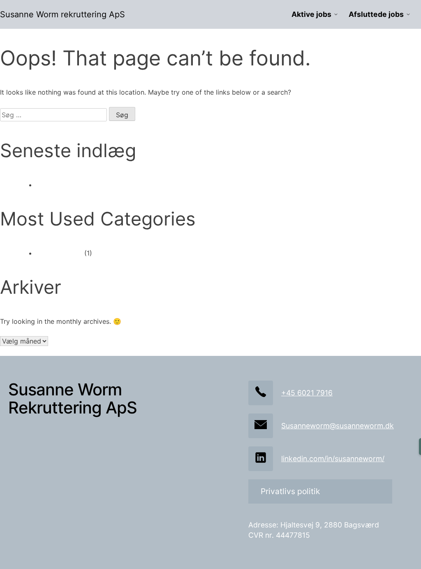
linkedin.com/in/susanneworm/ (332, 458)
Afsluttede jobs (376, 14)
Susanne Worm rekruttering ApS (62, 14)
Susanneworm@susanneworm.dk (337, 425)
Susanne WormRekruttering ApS (72, 398)
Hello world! (55, 185)
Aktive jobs (311, 14)
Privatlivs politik (290, 491)
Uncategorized (59, 253)
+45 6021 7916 (307, 392)
